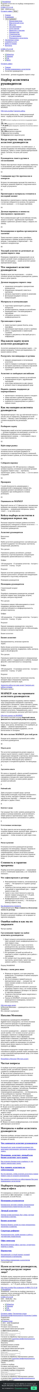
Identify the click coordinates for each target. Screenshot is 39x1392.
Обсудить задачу (22, 1059)
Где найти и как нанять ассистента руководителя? (20, 1105)
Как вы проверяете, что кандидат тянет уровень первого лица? (19, 1111)
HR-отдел (12, 25)
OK (34, 1388)
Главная (8, 15)
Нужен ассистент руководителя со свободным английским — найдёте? (18, 1108)
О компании (9, 17)
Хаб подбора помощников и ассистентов (15, 1260)
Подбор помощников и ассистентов (17, 69)
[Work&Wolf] (6, 2)
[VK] (7, 58)
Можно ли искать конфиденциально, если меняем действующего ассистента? (19, 1123)
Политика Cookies (30, 1315)
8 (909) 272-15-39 (7, 7)
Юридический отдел (16, 23)
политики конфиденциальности (23, 1339)
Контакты (8, 45)
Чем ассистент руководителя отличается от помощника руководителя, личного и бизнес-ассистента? (17, 1075)
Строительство (14, 34)
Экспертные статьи (12, 40)
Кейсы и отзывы (11, 43)
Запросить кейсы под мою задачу (12, 685)
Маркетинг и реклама (17, 30)
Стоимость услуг (11, 42)
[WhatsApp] (9, 54)
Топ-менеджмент (15, 27)
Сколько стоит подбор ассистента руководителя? (20, 1116)
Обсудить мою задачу (8, 1005)
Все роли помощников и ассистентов (19, 1180)
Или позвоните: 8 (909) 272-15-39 (25, 1287)
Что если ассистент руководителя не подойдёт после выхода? (18, 1119)
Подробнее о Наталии (8, 1059)
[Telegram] (9, 56)
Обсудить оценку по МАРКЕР (11, 715)
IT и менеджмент (15, 36)
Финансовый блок (15, 21)
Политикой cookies (21, 1388)
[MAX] (8, 60)
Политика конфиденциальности (12, 1315)
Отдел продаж (14, 28)
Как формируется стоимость (11, 906)
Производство (14, 32)
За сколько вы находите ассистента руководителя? (20, 1114)
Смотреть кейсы (19, 111)
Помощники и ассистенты (18, 38)
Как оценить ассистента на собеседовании (16, 1179)
